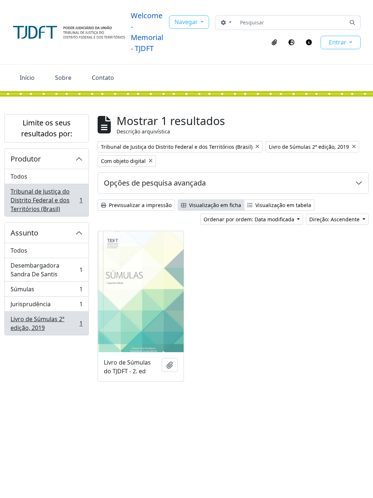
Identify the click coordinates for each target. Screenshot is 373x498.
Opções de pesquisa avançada (155, 183)
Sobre (63, 78)
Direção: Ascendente (335, 219)
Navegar (186, 22)
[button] (274, 42)
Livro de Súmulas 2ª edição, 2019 (46, 323)
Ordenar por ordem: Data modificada (250, 219)
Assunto (24, 233)
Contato (103, 78)
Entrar (338, 42)
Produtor (26, 159)
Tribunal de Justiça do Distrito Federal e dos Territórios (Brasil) (46, 200)
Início (27, 78)
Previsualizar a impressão (139, 205)
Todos (19, 176)
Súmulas (46, 291)
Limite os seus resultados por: (46, 128)
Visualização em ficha (214, 205)
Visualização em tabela (282, 205)
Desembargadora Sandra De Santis (46, 269)
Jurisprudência (46, 306)
